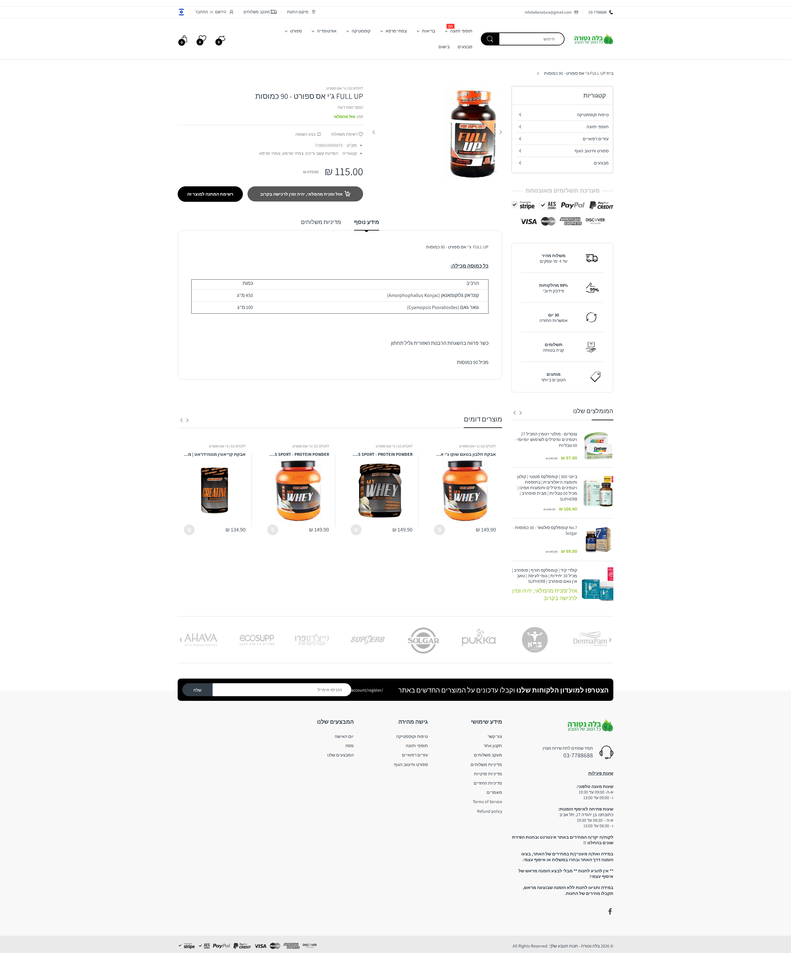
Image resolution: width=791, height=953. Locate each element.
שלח (197, 690)
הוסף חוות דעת (350, 107)
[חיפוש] (490, 38)
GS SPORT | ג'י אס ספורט (344, 88)
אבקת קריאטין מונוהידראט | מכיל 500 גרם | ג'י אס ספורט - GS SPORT (215, 454)
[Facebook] (610, 912)
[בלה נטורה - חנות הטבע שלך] (593, 38)
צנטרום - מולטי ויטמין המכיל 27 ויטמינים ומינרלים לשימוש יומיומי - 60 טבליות (546, 439)
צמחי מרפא (270, 153)
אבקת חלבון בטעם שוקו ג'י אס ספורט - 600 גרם (465, 454)
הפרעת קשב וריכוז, (321, 153)
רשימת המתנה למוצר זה (210, 194)
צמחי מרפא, (292, 153)
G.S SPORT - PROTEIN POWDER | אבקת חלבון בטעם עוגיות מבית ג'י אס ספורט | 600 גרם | (298, 454)
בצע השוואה (305, 134)
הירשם (220, 12)
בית (610, 73)
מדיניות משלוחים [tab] (321, 222)
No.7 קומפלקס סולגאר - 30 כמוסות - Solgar (545, 530)
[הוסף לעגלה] (439, 529)
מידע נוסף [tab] (366, 222)
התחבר (201, 12)
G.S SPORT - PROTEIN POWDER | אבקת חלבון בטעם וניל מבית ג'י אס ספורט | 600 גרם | (381, 454)
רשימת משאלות (344, 134)
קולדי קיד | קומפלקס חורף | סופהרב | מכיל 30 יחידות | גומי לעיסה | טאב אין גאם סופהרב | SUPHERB (544, 575)
